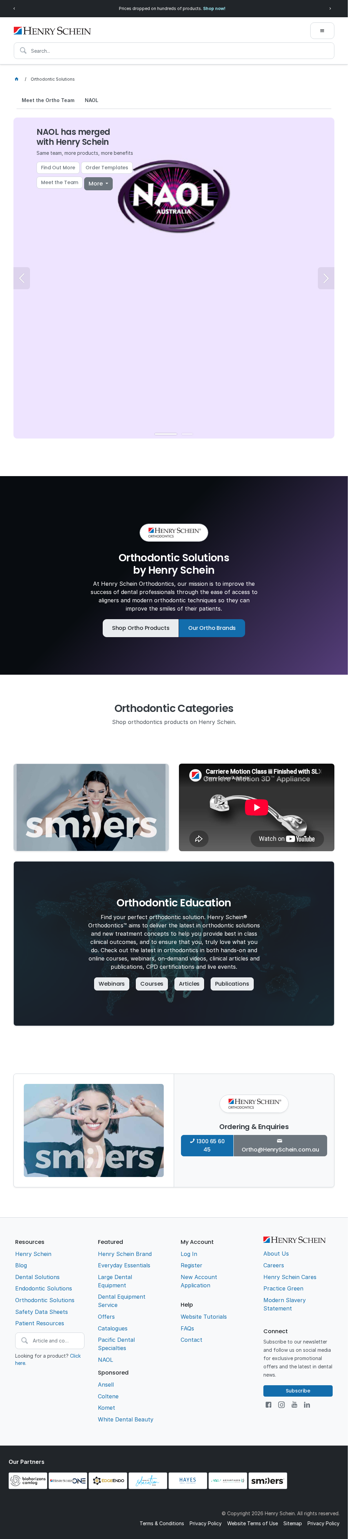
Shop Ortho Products (141, 628)
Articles (189, 984)
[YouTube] (294, 1405)
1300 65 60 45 (210, 1145)
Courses (151, 984)
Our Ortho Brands (212, 628)
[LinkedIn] (307, 1405)
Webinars (112, 984)
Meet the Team (59, 182)
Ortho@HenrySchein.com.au (280, 1150)
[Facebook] (268, 1405)
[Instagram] (281, 1405)
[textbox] (174, 50)
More (96, 184)
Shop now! (214, 8)
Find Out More (58, 167)
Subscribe (298, 1390)
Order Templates (106, 167)
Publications (232, 984)
